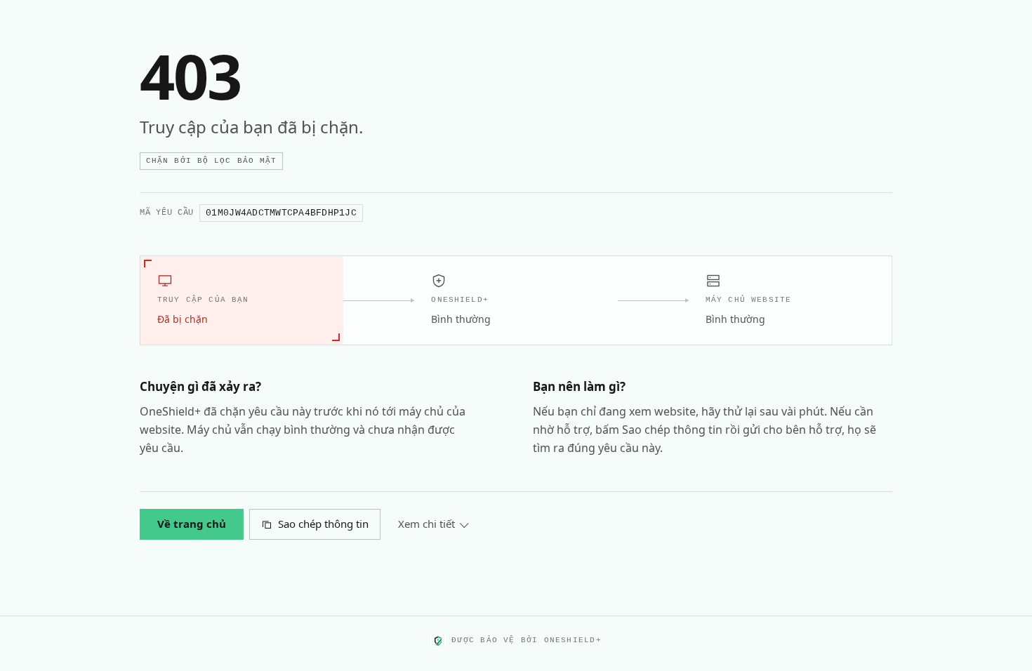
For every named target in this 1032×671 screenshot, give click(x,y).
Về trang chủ (191, 524)
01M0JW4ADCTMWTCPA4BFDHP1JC (281, 213)
